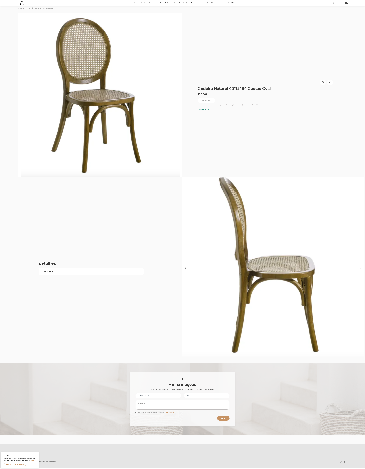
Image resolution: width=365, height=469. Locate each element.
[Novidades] (333, 3)
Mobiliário (29, 8)
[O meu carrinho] (345, 3)
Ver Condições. (170, 412)
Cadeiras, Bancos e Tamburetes (43, 8)
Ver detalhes (202, 109)
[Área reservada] (342, 3)
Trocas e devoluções (162, 454)
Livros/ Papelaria (212, 3)
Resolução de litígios (207, 454)
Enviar (223, 418)
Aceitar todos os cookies (15, 464)
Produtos (21, 8)
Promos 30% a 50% (228, 3)
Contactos (138, 454)
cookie (32, 460)
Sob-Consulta (206, 100)
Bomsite (54, 461)
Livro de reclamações (223, 454)
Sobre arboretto (148, 454)
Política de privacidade (192, 454)
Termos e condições (177, 454)
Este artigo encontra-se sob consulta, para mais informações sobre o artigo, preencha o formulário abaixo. (230, 105)
